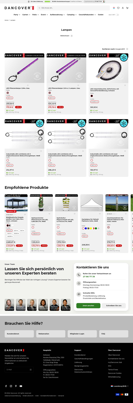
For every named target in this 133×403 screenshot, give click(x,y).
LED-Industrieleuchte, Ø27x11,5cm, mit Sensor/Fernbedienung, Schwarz (104, 90)
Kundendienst (79, 355)
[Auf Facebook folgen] (6, 386)
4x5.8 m (10, 236)
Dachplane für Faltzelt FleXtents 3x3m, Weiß (90, 220)
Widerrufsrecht (28, 396)
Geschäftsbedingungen (83, 359)
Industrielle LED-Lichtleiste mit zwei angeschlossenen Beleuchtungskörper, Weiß (107, 155)
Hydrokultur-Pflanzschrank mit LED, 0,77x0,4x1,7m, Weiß (65, 219)
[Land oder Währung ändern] (114, 8)
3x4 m (9, 230)
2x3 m (16, 230)
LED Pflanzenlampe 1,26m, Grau (18, 88)
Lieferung (78, 362)
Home (6, 20)
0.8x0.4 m (61, 233)
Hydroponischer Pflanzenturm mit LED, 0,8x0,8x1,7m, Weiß (39, 219)
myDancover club (115, 362)
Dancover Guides (115, 373)
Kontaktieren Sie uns (116, 359)
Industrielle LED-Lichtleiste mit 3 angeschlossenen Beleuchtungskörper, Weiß (23, 155)
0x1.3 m (9, 98)
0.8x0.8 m (36, 233)
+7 (98, 228)
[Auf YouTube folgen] (21, 386)
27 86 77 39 (89, 276)
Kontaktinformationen (48, 396)
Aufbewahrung (56, 15)
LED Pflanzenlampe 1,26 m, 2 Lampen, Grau (64, 88)
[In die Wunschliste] (28, 85)
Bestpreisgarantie (81, 366)
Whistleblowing (114, 377)
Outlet (100, 15)
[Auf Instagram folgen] (11, 386)
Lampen (12, 20)
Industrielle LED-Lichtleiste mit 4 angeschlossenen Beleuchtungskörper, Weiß (65, 155)
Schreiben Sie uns (113, 306)
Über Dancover (114, 355)
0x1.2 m (9, 165)
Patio (34, 15)
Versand (61, 396)
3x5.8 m (16, 233)
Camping (70, 15)
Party (16, 15)
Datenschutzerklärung (13, 396)
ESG (109, 366)
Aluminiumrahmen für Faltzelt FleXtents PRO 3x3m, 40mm (115, 219)
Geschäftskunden (86, 15)
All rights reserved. (24, 393)
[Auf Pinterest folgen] (16, 386)
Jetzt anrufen (88, 306)
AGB (36, 396)
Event (43, 15)
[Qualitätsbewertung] (11, 214)
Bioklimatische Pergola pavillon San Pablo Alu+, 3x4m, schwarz (15, 219)
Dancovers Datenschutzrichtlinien (83, 371)
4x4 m (9, 233)
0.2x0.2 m (94, 101)
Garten (25, 15)
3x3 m (22, 230)
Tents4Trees (113, 370)
